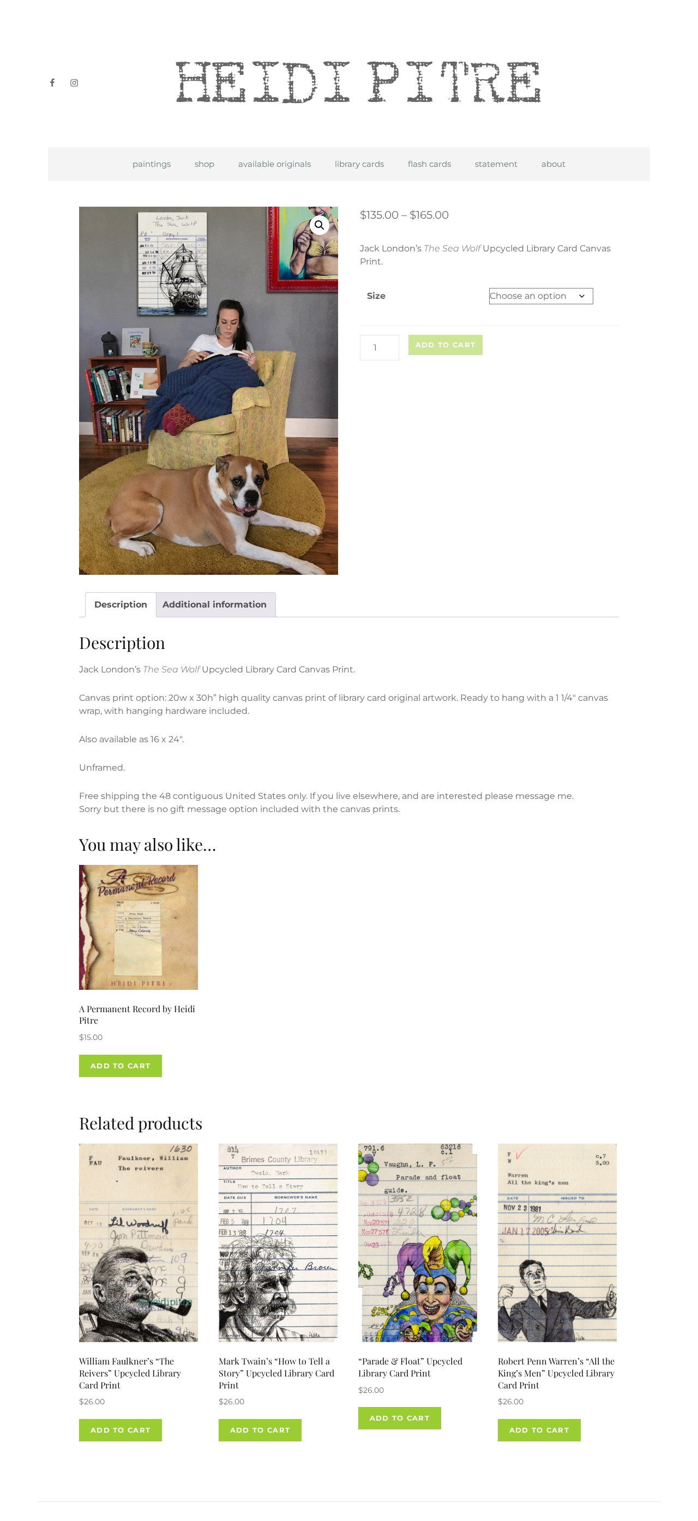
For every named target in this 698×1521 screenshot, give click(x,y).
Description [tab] (120, 604)
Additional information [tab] (215, 604)
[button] (319, 225)
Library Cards (359, 164)
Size (376, 296)
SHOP (204, 164)
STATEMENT (496, 164)
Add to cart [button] (121, 1065)
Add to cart (446, 344)
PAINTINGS (152, 164)
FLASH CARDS (429, 164)
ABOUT (553, 164)
